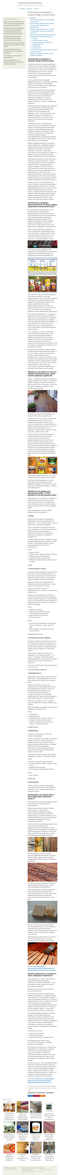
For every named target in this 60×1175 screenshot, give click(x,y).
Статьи (36, 8)
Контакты (23, 1167)
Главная (22, 8)
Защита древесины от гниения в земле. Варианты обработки (41, 54)
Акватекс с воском (39, 1087)
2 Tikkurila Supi (36, 46)
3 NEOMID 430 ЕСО (37, 44)
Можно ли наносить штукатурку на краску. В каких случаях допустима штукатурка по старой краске (14, 23)
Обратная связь (42, 1167)
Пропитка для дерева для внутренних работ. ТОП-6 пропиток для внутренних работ (43, 35)
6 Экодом (34, 38)
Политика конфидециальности (27, 1169)
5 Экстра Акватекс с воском (40, 40)
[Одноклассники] (42, 1096)
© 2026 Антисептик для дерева (10, 1167)
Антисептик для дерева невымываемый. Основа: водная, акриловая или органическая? (42, 25)
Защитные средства (47, 1087)
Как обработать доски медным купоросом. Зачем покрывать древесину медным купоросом (13, 38)
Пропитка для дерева (46, 1086)
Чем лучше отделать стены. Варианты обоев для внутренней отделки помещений (13, 62)
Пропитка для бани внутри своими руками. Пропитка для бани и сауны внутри (14, 44)
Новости (29, 8)
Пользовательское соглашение (32, 1167)
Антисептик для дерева (30, 3)
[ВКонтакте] (31, 1096)
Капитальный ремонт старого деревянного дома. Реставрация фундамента (13, 51)
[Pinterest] (37, 1096)
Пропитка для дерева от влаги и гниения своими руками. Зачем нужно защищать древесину (42, 31)
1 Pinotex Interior (36, 48)
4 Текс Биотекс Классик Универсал (42, 42)
